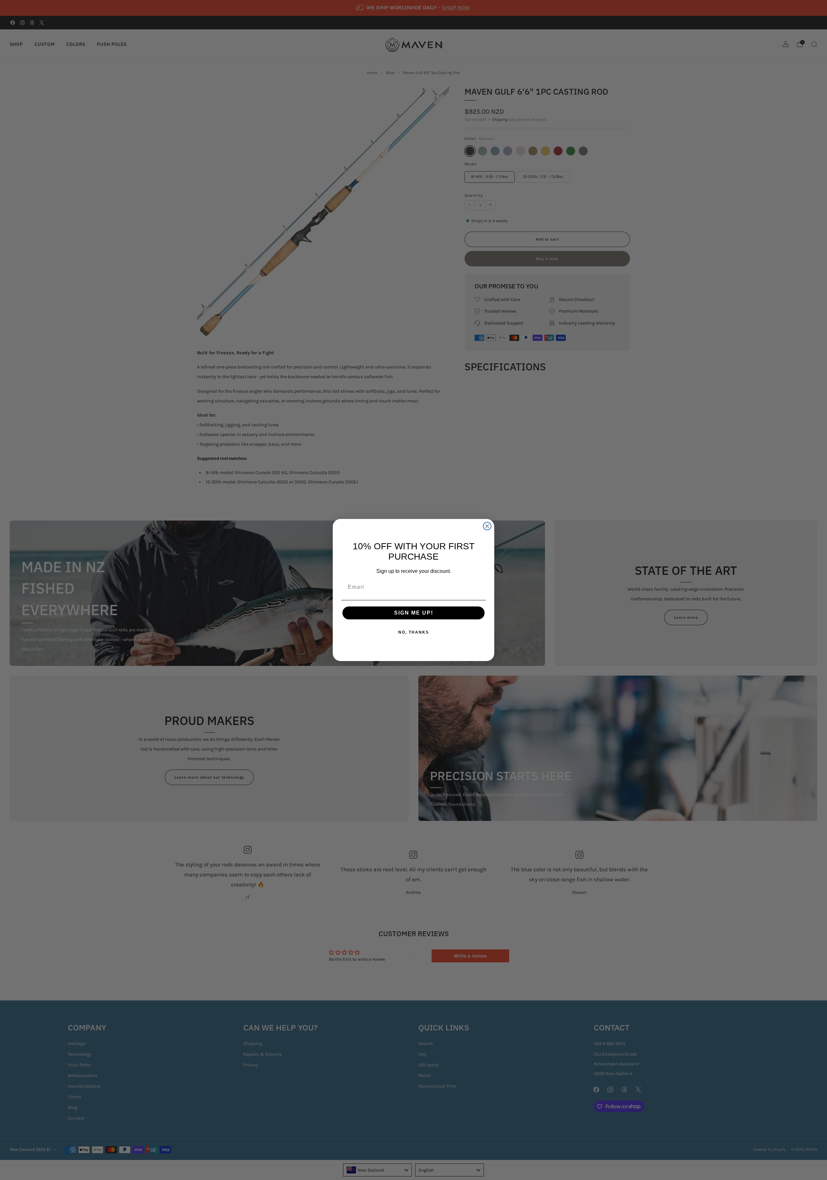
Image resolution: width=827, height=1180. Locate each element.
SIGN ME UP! (413, 613)
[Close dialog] (487, 526)
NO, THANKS (413, 632)
